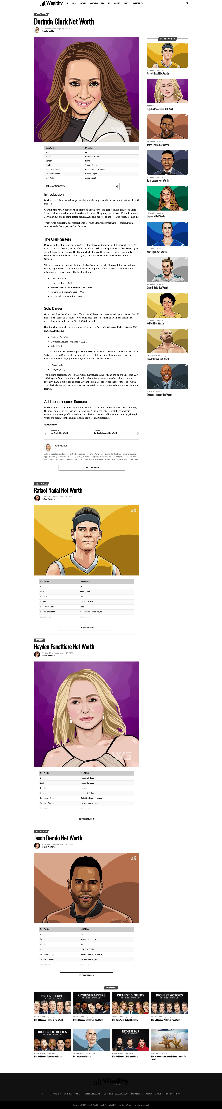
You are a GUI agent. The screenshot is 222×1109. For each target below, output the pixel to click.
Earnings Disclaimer (93, 1093)
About (44, 1093)
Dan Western (49, 499)
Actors (83, 3)
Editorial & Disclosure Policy (116, 1093)
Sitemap (158, 1093)
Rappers (117, 3)
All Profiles (71, 3)
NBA (102, 3)
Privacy (149, 1093)
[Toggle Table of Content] (114, 186)
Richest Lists (138, 3)
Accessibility (55, 1093)
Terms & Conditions (172, 1093)
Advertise (68, 1093)
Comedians (94, 3)
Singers (126, 3)
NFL (109, 3)
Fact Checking (137, 1093)
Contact (78, 1093)
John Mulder (49, 31)
